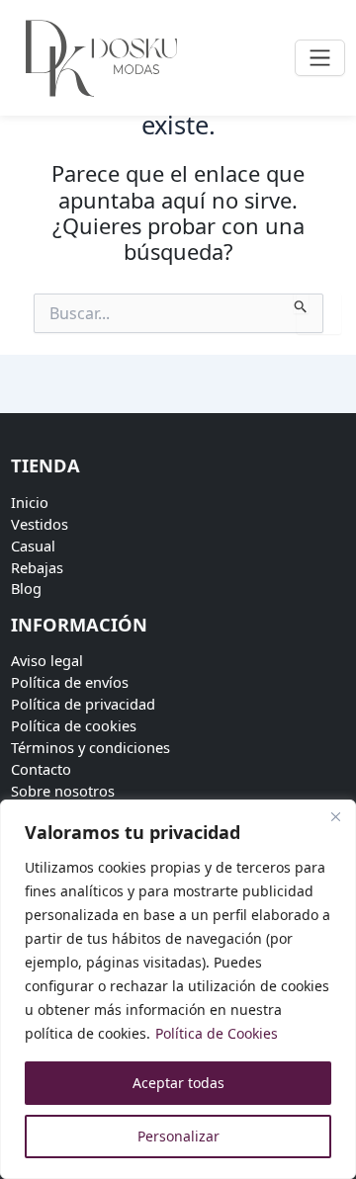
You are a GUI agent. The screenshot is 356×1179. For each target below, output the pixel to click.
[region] (178, 989)
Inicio (29, 502)
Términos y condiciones (90, 747)
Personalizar (178, 1136)
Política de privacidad (83, 704)
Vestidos (39, 524)
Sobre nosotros (63, 790)
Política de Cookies (216, 1033)
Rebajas (37, 567)
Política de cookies (73, 725)
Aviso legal (47, 660)
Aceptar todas (178, 1082)
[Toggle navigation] (320, 58)
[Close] (335, 816)
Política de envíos (70, 682)
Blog (26, 588)
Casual (33, 545)
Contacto (41, 769)
